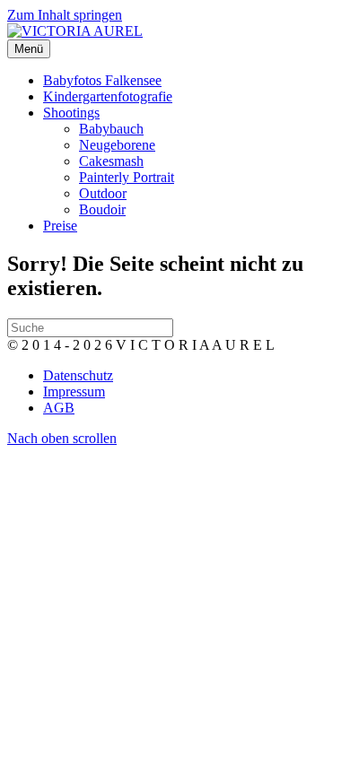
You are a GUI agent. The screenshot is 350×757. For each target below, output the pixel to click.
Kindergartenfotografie (107, 96)
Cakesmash (111, 161)
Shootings (71, 112)
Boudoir (102, 209)
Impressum (74, 391)
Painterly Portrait (126, 177)
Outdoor (103, 193)
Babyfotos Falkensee (102, 80)
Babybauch (111, 128)
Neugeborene (117, 144)
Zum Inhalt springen (64, 14)
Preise (60, 225)
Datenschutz (78, 375)
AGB (58, 407)
